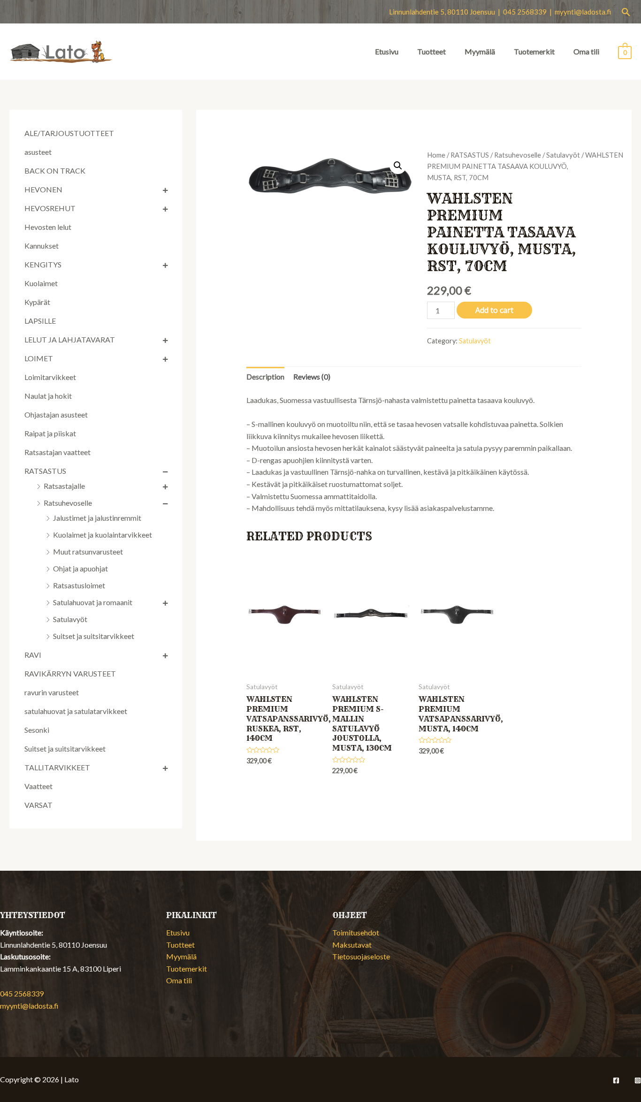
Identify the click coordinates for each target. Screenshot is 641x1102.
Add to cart (494, 310)
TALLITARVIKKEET (57, 767)
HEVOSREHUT (50, 208)
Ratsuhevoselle (68, 502)
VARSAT (38, 804)
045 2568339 (22, 993)
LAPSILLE (40, 320)
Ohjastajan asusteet (56, 414)
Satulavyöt (70, 619)
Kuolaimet (41, 283)
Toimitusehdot (355, 932)
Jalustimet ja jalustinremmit (97, 517)
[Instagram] (637, 1080)
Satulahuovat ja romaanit (92, 602)
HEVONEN (43, 189)
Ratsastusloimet (79, 585)
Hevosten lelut (47, 226)
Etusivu (386, 51)
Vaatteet (38, 786)
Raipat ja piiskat (50, 433)
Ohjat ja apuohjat (80, 568)
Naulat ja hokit (48, 395)
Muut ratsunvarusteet (88, 551)
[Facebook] (616, 1080)
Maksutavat (352, 944)
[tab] (265, 377)
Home (436, 155)
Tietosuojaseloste (361, 956)
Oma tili (586, 51)
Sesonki (36, 729)
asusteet (38, 151)
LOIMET (38, 358)
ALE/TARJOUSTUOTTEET (69, 133)
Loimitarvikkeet (50, 376)
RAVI (32, 654)
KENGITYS (42, 264)
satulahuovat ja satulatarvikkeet (75, 711)
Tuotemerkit (534, 51)
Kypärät (37, 301)
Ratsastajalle (64, 485)
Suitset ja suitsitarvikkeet (93, 635)
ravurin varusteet (51, 692)
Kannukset (41, 245)
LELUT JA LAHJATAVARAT (69, 339)
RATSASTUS (45, 470)
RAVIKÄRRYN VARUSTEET (70, 673)
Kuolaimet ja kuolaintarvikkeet (102, 534)
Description (265, 376)
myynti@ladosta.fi (583, 12)
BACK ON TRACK (54, 170)
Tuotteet (431, 51)
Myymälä (480, 51)
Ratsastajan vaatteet (57, 452)
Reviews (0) (311, 376)
